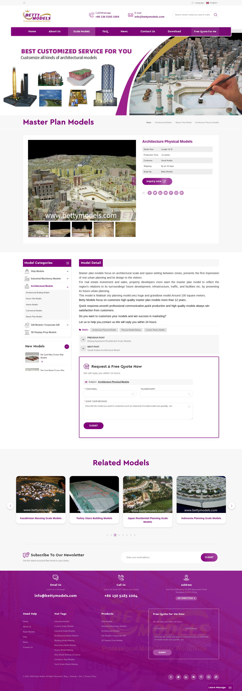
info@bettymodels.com (149, 16)
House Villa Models (34, 299)
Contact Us (147, 31)
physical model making (131, 330)
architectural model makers (66, 636)
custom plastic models (155, 330)
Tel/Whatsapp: (148, 389)
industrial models (61, 621)
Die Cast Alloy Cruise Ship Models (51, 356)
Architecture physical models (104, 330)
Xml (80, 676)
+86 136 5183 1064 (107, 16)
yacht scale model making (66, 664)
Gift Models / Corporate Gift (45, 325)
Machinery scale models (65, 645)
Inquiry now (153, 181)
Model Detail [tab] (91, 263)
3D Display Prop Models (43, 332)
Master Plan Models (184, 122)
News (124, 31)
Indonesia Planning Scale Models (94, 518)
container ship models (64, 659)
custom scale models (64, 626)
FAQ (105, 31)
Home (32, 31)
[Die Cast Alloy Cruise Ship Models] (32, 357)
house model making (63, 650)
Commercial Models (34, 311)
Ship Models (37, 271)
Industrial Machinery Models (46, 278)
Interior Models (32, 305)
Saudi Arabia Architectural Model (147, 518)
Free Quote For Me (205, 31)
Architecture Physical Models (113, 382)
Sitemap (73, 676)
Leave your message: (96, 401)
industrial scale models (64, 631)
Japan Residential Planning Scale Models (41, 520)
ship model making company (67, 655)
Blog (66, 676)
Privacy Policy (90, 676)
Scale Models (81, 31)
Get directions (185, 598)
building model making (64, 640)
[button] (134, 181)
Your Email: (90, 389)
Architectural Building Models (38, 293)
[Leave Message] (230, 687)
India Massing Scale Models (201, 518)
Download (174, 31)
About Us (55, 31)
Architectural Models (163, 122)
